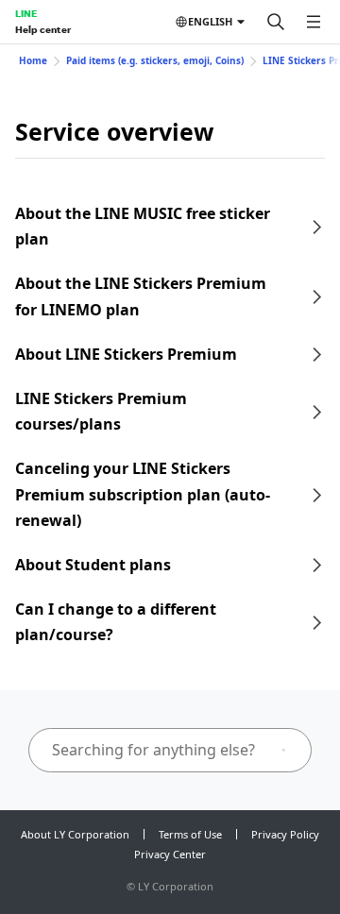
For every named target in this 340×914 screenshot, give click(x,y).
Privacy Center (170, 854)
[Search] (276, 22)
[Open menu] (313, 22)
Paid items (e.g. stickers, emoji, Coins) (155, 60)
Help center (43, 29)
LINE (26, 13)
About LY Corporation (75, 834)
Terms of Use (190, 834)
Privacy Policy (285, 834)
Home (33, 60)
